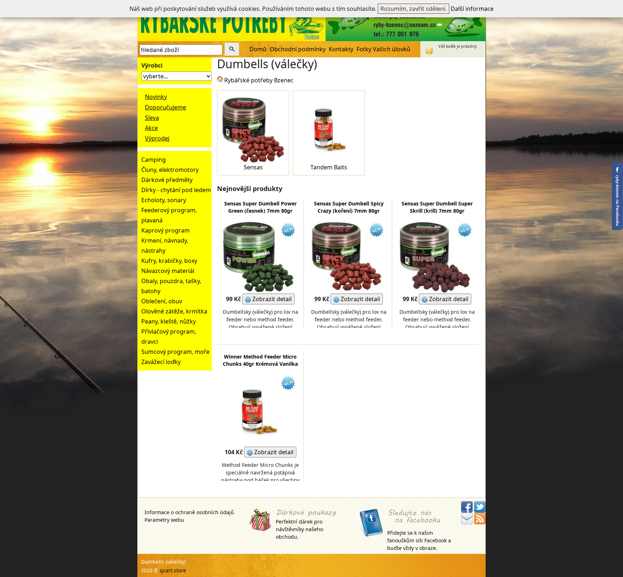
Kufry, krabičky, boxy (169, 261)
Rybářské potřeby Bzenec (258, 80)
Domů (257, 49)
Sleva (152, 118)
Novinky (156, 97)
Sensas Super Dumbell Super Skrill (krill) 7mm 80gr (437, 207)
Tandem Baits (328, 167)
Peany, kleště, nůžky (168, 321)
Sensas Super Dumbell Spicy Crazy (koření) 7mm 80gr (349, 207)
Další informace (472, 9)
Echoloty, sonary (163, 200)
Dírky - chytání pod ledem (176, 190)
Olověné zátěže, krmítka (174, 311)
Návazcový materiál (167, 271)
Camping (153, 160)
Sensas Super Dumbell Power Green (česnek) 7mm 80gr (260, 207)
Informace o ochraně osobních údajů (189, 512)
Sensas (253, 167)
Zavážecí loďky (161, 362)
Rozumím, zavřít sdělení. (413, 9)
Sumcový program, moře (175, 352)
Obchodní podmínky (298, 49)
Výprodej (157, 138)
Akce (151, 128)
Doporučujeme (165, 107)
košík (451, 46)
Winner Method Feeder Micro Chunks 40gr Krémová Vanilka (260, 360)
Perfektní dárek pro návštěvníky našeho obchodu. (299, 529)
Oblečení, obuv (161, 301)
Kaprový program (165, 230)
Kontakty (341, 49)
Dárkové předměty (167, 180)
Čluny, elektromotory (170, 170)
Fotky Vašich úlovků (383, 49)
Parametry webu (164, 519)
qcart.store (173, 570)
